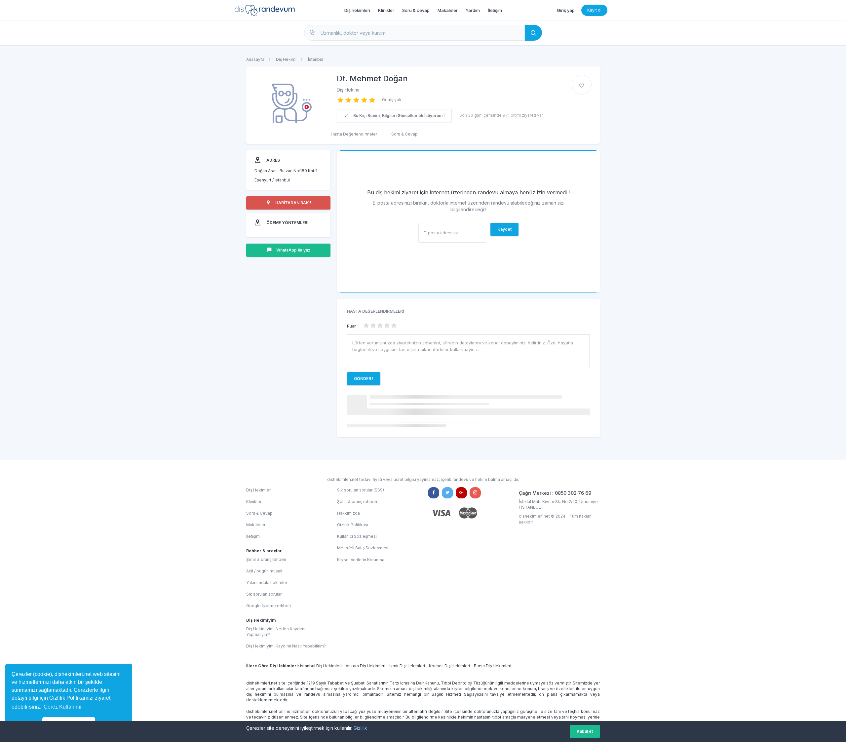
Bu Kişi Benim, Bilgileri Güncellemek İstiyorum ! (398, 115)
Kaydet (504, 229)
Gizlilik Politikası (352, 524)
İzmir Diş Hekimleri (407, 665)
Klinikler (386, 10)
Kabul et (585, 731)
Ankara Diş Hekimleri (365, 665)
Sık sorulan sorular (264, 594)
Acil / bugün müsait (264, 570)
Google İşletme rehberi (268, 605)
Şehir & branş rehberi (266, 559)
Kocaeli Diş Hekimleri (449, 665)
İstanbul (315, 59)
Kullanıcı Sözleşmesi (357, 536)
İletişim (495, 10)
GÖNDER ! (363, 378)
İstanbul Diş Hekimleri (321, 665)
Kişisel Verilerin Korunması (362, 559)
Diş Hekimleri (259, 490)
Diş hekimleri (357, 10)
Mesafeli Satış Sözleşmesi (362, 547)
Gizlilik (360, 728)
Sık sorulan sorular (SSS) (360, 490)
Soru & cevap (416, 10)
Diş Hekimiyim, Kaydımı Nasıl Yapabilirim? (286, 646)
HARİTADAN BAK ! (292, 202)
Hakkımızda (348, 513)
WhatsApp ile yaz (292, 250)
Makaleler (448, 10)
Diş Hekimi (286, 59)
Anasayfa (255, 59)
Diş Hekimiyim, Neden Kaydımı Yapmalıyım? (275, 631)
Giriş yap (566, 10)
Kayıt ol (594, 10)
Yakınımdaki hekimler (266, 582)
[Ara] (533, 33)
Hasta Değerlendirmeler (354, 134)
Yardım (473, 10)
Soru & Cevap (404, 134)
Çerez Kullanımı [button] (62, 707)
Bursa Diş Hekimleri (492, 665)
